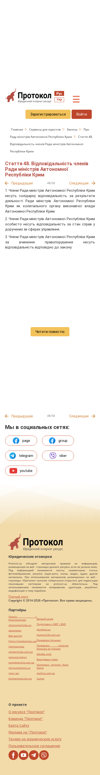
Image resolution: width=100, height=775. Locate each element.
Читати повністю (50, 332)
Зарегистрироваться (48, 114)
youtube (26, 471)
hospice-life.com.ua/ (48, 634)
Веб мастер (15, 635)
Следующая (79, 183)
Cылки (40, 678)
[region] (50, 44)
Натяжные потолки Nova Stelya (52, 666)
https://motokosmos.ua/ (22, 641)
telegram (26, 456)
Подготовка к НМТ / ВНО (51, 624)
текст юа (13, 673)
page (26, 441)
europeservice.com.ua (21, 662)
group (62, 441)
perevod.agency (17, 657)
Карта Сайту (18, 725)
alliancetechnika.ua (19, 625)
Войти (81, 114)
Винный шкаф (45, 618)
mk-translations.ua (19, 667)
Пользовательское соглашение (34, 745)
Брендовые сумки (47, 659)
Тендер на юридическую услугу (34, 739)
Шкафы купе (44, 654)
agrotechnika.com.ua (20, 651)
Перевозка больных (49, 640)
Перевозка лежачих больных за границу (52, 647)
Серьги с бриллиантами (22, 618)
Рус (59, 94)
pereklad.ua (43, 629)
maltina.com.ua (46, 673)
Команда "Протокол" (25, 718)
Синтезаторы (16, 646)
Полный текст (18, 596)
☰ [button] (76, 99)
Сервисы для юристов (45, 129)
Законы (72, 129)
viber (63, 456)
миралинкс (14, 630)
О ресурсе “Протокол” (26, 711)
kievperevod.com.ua (20, 678)
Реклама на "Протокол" (27, 732)
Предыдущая (22, 183)
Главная (17, 129)
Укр (59, 99)
